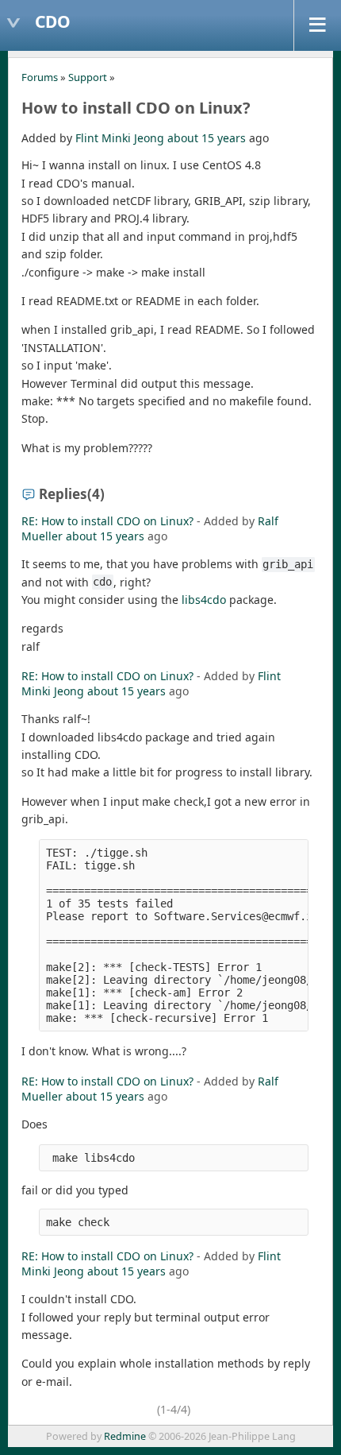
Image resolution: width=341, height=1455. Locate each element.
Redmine (125, 1436)
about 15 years (206, 137)
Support (87, 77)
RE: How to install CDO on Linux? (107, 520)
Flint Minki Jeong (119, 137)
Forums (39, 77)
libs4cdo (204, 599)
